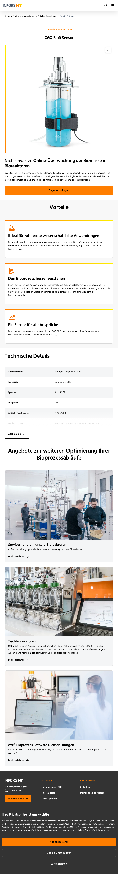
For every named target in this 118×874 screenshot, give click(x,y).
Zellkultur (85, 787)
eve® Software (49, 799)
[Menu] (113, 5)
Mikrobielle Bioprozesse (92, 793)
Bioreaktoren (48, 793)
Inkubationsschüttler (53, 787)
